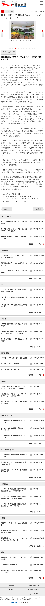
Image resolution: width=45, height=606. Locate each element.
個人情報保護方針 (34, 585)
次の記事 (38, 209)
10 (35, 48)
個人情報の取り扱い (33, 589)
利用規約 (11, 589)
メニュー (41, 6)
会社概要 (11, 585)
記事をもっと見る (35, 244)
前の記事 (6, 209)
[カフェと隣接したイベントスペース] (22, 22)
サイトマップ (34, 594)
